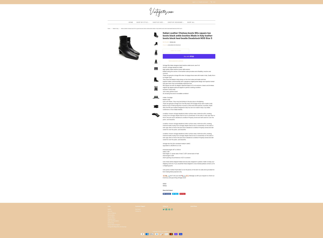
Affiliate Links (111, 223)
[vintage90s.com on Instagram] (172, 210)
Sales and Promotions (113, 221)
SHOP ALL (190, 22)
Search (109, 209)
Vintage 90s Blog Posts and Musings (117, 226)
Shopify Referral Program (114, 225)
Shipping (165, 45)
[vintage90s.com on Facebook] (166, 210)
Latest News (193, 206)
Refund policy (111, 215)
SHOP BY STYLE (142, 22)
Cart (214, 2)
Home (109, 28)
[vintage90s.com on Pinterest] (169, 210)
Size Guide (137, 209)
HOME (131, 22)
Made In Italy (116, 28)
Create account (203, 2)
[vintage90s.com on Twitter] (164, 210)
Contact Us (138, 211)
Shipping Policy (111, 219)
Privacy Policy (111, 217)
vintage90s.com (166, 231)
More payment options (176, 61)
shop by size (158, 22)
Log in (194, 2)
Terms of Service (112, 213)
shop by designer (175, 22)
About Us (110, 211)
